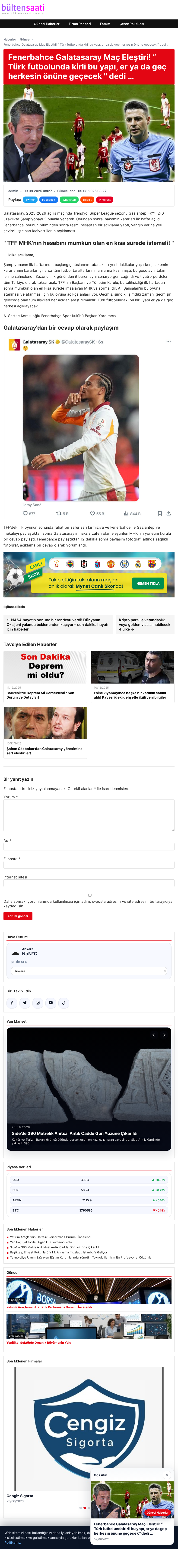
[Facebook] (11, 1003)
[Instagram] (37, 1003)
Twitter (30, 199)
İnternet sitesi (15, 877)
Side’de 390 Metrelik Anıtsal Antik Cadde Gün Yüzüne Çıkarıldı (54, 1247)
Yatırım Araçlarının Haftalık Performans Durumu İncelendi (50, 1237)
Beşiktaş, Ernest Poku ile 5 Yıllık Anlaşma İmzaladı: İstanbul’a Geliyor (58, 1252)
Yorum (10, 797)
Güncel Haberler (47, 24)
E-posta (11, 858)
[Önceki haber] (154, 1035)
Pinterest (105, 199)
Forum (105, 24)
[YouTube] (50, 1003)
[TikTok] (63, 1003)
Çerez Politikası (132, 24)
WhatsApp (69, 199)
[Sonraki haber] (164, 1035)
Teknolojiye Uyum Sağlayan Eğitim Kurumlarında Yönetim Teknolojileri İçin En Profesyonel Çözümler (81, 1257)
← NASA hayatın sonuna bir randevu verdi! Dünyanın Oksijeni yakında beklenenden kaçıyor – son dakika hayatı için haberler (57, 624)
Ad (7, 840)
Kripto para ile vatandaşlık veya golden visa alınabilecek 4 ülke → (144, 624)
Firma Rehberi (80, 24)
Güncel (25, 39)
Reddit (87, 199)
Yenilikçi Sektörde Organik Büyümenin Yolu (41, 1242)
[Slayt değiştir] (80, 1508)
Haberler (9, 39)
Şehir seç (19, 962)
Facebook (48, 199)
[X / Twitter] (24, 1003)
